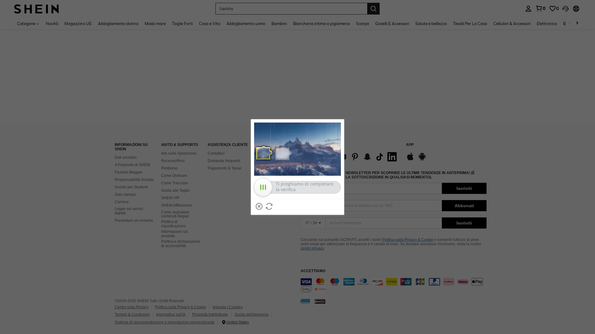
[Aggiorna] (269, 206)
